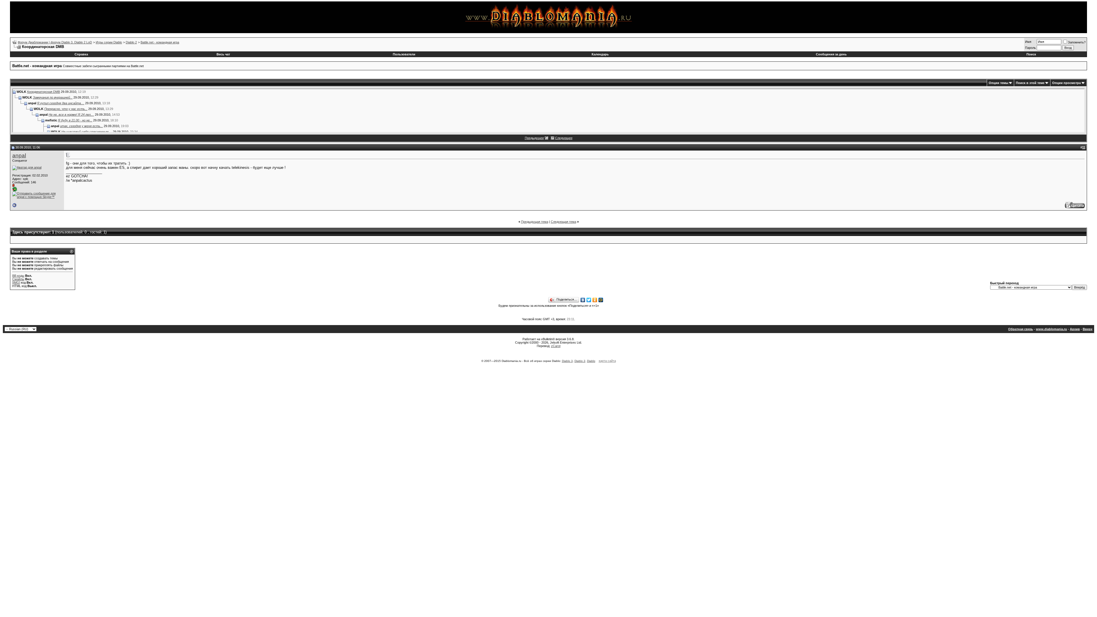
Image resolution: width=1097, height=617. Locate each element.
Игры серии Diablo (109, 42)
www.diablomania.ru (1051, 329)
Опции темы (998, 83)
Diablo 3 (567, 360)
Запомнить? (1077, 42)
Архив (1075, 329)
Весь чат (223, 54)
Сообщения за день (831, 54)
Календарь (600, 54)
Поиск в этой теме (1030, 83)
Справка (81, 54)
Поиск (1031, 54)
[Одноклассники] (595, 300)
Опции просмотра (1066, 83)
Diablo (591, 360)
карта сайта (607, 360)
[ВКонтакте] (583, 300)
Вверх (1087, 329)
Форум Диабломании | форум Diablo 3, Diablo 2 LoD (55, 42)
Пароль (1030, 47)
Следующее (563, 138)
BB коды (18, 275)
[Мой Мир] (601, 300)
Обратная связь (1020, 329)
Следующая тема (563, 221)
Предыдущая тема (534, 221)
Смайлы (18, 279)
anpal (19, 156)
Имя (1028, 41)
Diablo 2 (131, 42)
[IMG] (16, 282)
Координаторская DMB (43, 91)
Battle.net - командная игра (160, 42)
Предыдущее (534, 138)
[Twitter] (589, 300)
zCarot (555, 346)
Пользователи (404, 54)
